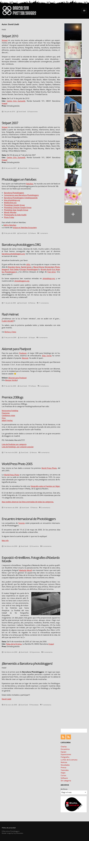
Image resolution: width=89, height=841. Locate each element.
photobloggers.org (21, 281)
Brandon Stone (14, 267)
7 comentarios (46, 705)
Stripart (5, 40)
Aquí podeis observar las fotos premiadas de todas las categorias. (28, 502)
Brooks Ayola (46, 269)
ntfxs (28, 264)
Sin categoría (66, 780)
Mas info (5, 540)
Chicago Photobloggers (29, 269)
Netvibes (29, 183)
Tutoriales (65, 770)
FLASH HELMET (8, 321)
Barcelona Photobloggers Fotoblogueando (21, 198)
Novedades (35, 705)
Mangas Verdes (11, 380)
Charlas (64, 746)
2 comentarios (44, 386)
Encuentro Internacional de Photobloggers (29, 519)
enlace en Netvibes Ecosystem (25, 227)
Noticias (32, 303)
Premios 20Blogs (12, 397)
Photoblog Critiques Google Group (17, 207)
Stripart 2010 (10, 36)
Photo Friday (9, 217)
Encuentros (35, 546)
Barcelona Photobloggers (14, 193)
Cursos (63, 775)
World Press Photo (49, 468)
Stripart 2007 (10, 123)
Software (33, 233)
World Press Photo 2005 (17, 464)
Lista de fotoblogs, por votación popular (18, 447)
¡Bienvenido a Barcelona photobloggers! (27, 663)
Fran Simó (51, 272)
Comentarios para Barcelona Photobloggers (21, 195)
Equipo (33, 337)
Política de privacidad (9, 828)
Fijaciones (6, 413)
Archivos (64, 789)
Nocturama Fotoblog (10, 410)
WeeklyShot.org (10, 202)
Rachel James (26, 267)
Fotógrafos (65, 757)
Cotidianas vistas (8, 415)
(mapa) (4, 103)
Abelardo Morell (25, 570)
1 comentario (43, 233)
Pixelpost (22, 353)
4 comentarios (43, 337)
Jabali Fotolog (7, 420)
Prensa (63, 767)
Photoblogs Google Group (14, 205)
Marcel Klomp (38, 267)
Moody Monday (10, 212)
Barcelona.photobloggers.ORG (21, 244)
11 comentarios (44, 303)
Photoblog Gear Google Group (16, 210)
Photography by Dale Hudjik (15, 215)
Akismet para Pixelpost (16, 349)
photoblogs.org (49, 278)
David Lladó (22, 112)
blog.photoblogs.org (12, 200)
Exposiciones (33, 112)
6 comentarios (44, 452)
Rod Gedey (14, 269)
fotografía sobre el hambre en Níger (45, 486)
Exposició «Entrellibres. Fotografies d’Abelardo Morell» (31, 559)
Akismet (25, 358)
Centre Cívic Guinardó (16, 101)
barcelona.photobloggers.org (13, 254)
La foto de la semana (69, 760)
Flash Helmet (10, 314)
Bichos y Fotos (10, 332)
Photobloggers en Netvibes (19, 179)
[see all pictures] (73, 214)
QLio (4, 418)
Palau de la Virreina (14, 644)
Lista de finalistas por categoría (14, 444)
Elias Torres (47, 355)
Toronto (21, 523)
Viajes (63, 773)
